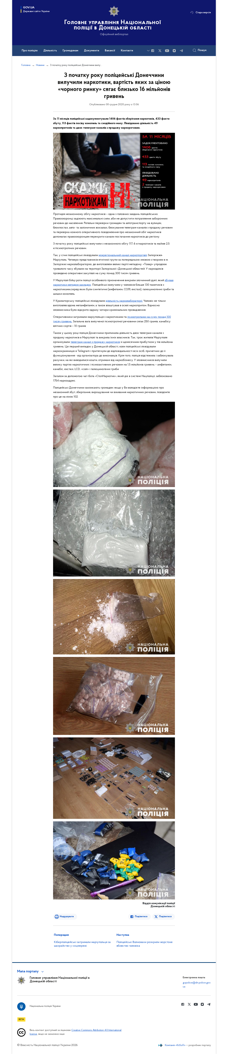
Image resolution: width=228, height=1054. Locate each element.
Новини (40, 65)
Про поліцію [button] (30, 50)
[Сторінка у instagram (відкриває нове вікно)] (174, 51)
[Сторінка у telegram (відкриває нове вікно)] (181, 51)
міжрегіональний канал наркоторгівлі (123, 255)
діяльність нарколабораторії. (124, 301)
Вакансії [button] (110, 50)
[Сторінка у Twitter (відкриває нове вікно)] (160, 51)
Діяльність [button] (50, 50)
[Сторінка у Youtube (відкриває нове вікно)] (167, 51)
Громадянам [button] (70, 50)
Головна (25, 65)
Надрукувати (67, 916)
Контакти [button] (127, 50)
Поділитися (141, 916)
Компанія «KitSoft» (175, 1045)
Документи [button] (91, 50)
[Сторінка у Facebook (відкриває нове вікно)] (153, 51)
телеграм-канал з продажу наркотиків (95, 342)
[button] (31, 972)
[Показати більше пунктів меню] (148, 50)
